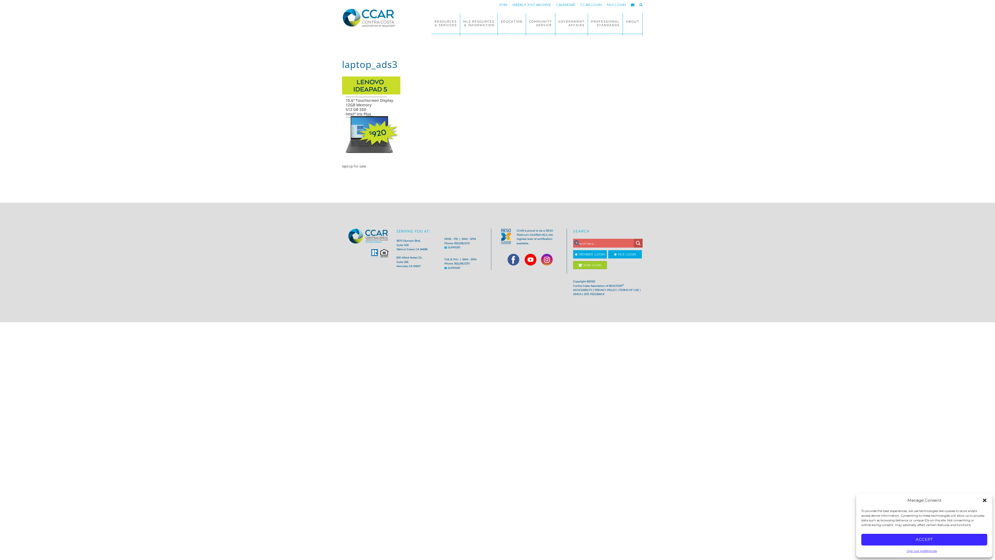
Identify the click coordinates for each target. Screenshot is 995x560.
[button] (984, 500)
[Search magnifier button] (638, 243)
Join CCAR (591, 265)
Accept (924, 539)
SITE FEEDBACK (594, 294)
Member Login (591, 254)
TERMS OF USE (629, 290)
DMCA (577, 294)
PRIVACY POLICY (606, 290)
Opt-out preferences (922, 551)
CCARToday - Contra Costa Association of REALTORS (370, 17)
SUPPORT (453, 247)
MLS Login (626, 254)
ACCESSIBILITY (582, 290)
